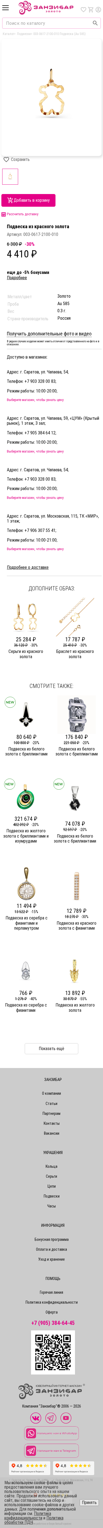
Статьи (51, 1103)
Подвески (52, 1196)
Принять (89, 1502)
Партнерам (51, 1113)
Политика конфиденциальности (52, 1302)
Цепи (52, 1186)
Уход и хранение (51, 1259)
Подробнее (17, 277)
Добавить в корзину (32, 200)
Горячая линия (51, 1292)
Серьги (51, 1176)
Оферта (52, 1312)
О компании (51, 1093)
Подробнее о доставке (28, 567)
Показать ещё (51, 1048)
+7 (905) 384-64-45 (53, 1323)
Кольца (51, 1166)
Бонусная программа (52, 1239)
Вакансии (51, 1133)
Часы (51, 1206)
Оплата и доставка (51, 1249)
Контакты (52, 1123)
